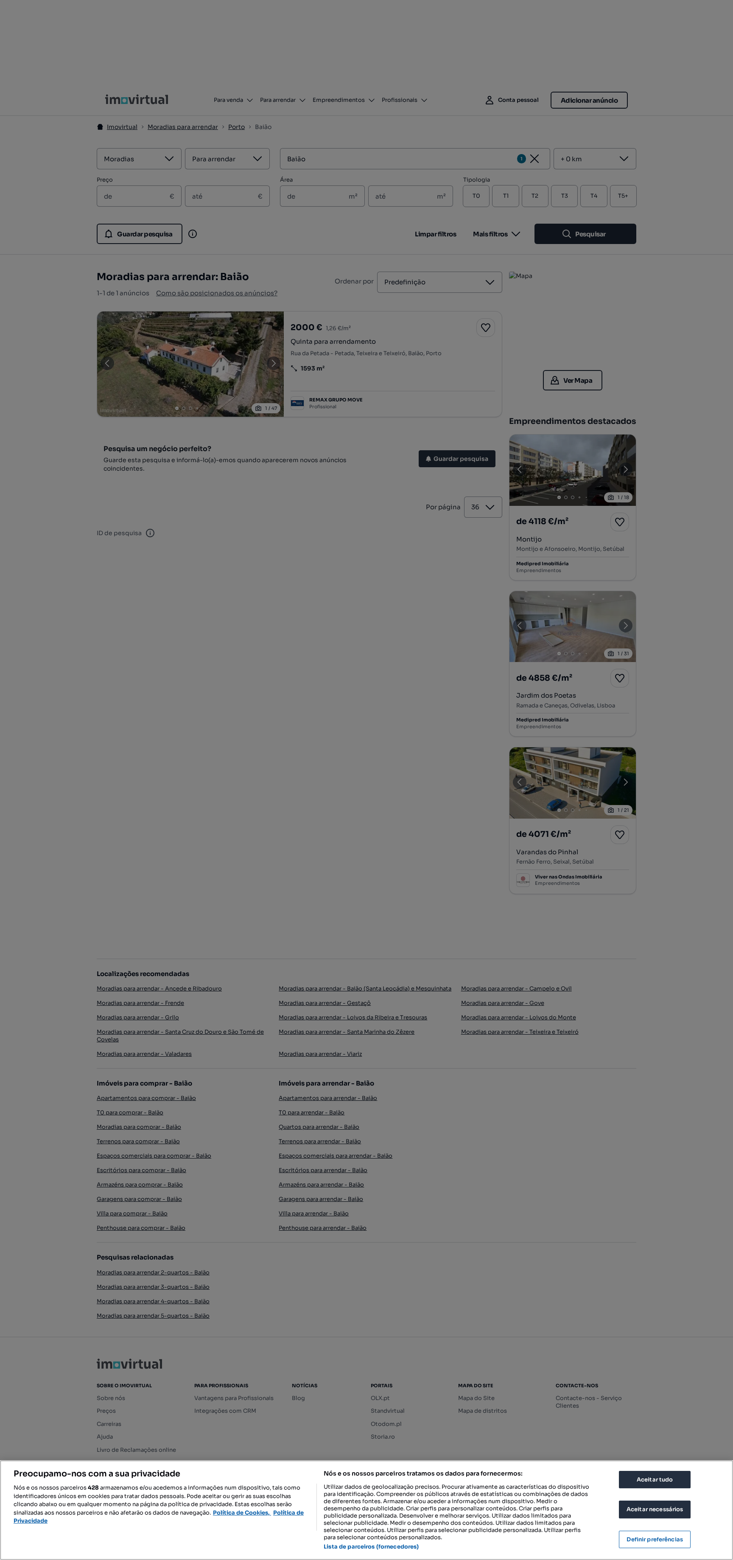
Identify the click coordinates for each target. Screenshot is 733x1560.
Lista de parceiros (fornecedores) (371, 1546)
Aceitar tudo (655, 1479)
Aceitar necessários (655, 1509)
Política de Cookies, (242, 1512)
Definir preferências (655, 1539)
